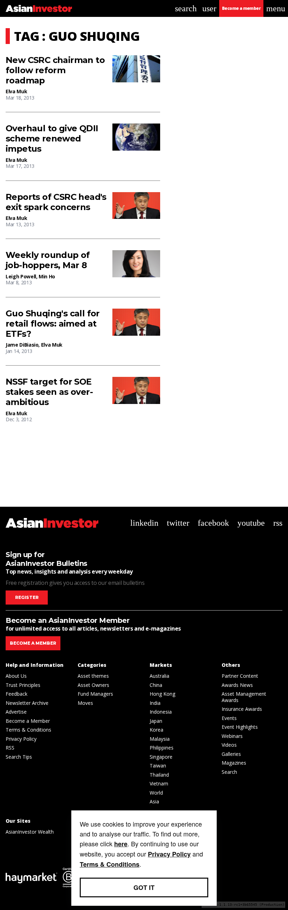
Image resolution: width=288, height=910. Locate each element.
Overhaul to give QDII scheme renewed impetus (52, 139)
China (156, 685)
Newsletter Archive (27, 703)
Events (229, 718)
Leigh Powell (21, 276)
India (155, 703)
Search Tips (19, 756)
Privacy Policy (21, 738)
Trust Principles (23, 685)
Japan (156, 721)
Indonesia (161, 711)
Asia (154, 801)
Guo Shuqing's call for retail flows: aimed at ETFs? (53, 324)
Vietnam (159, 783)
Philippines (162, 747)
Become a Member (28, 721)
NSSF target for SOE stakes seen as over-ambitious (49, 392)
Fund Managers (95, 693)
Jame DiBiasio (22, 344)
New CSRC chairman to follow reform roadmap (55, 70)
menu (275, 8)
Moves (85, 703)
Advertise (16, 711)
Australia (159, 675)
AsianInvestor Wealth (30, 831)
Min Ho (47, 276)
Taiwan (158, 765)
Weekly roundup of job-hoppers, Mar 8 (48, 260)
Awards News (237, 685)
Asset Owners (93, 685)
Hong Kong (162, 693)
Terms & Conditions (28, 729)
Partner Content (240, 675)
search (186, 8)
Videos (229, 744)
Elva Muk (16, 91)
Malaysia (160, 738)
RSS (10, 747)
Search (229, 772)
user (209, 8)
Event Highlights (240, 726)
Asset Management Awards (244, 696)
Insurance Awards (242, 709)
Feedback (16, 693)
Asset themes (93, 675)
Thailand (159, 774)
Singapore (161, 756)
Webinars (232, 736)
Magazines (234, 762)
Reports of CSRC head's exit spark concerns (56, 202)
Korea (156, 729)
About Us (16, 675)
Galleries (231, 754)
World (156, 792)
